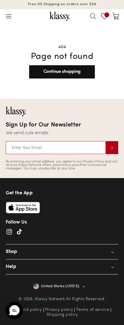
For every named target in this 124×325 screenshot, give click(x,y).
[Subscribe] (112, 147)
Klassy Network (50, 299)
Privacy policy (59, 310)
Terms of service (92, 310)
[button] (8, 16)
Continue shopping (62, 72)
